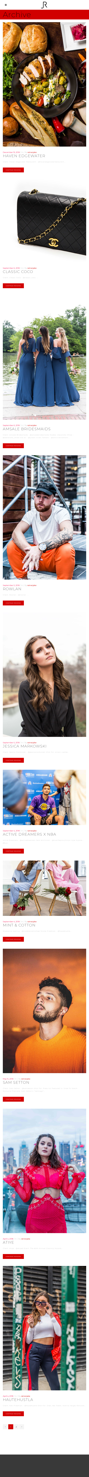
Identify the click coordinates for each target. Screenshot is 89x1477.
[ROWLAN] (44, 517)
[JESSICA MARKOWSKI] (44, 674)
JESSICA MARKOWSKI (25, 746)
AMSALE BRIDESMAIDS (27, 429)
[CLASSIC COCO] (44, 220)
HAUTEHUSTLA (18, 1399)
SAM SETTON (16, 1082)
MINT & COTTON (19, 925)
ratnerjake (32, 152)
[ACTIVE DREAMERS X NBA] (44, 797)
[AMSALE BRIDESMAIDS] (44, 357)
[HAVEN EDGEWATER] (44, 84)
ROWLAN (12, 589)
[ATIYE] (44, 1171)
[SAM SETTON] (44, 1011)
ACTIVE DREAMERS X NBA (29, 834)
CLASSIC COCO (18, 271)
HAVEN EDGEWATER (24, 156)
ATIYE (8, 1242)
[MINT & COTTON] (44, 888)
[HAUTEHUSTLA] (44, 1328)
